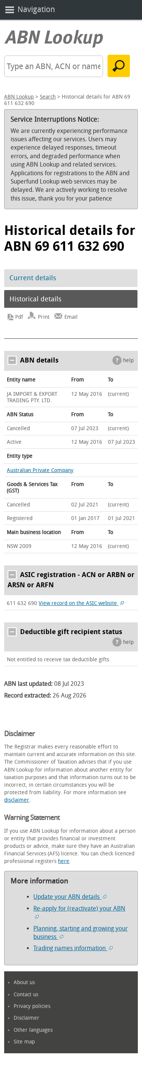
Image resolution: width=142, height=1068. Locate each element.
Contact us (26, 994)
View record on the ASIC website (79, 603)
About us (24, 982)
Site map (24, 1042)
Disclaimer (26, 1018)
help (128, 360)
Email (71, 317)
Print (44, 317)
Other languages (33, 1030)
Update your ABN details (67, 896)
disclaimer (16, 800)
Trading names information (70, 948)
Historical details (35, 299)
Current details (32, 278)
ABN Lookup (19, 97)
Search (48, 97)
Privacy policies (32, 1006)
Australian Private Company (40, 470)
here (63, 861)
